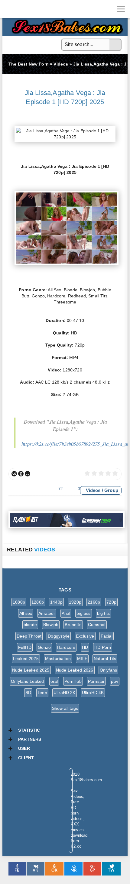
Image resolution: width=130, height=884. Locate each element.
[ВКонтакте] (14, 473)
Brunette (73, 624)
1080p (19, 602)
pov (114, 681)
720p (111, 602)
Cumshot (97, 624)
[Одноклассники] (21, 473)
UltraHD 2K (65, 692)
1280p (37, 602)
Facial (106, 636)
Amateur (46, 613)
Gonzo (44, 647)
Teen (42, 692)
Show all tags (65, 708)
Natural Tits (105, 658)
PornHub (73, 681)
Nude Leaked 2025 (31, 670)
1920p (75, 602)
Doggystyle (59, 636)
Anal (66, 613)
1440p (56, 602)
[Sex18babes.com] (9, 9)
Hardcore (66, 647)
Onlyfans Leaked (27, 681)
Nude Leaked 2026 (74, 670)
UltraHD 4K (93, 692)
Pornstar (96, 681)
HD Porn (102, 647)
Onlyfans (108, 670)
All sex (25, 613)
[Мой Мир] (27, 473)
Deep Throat (29, 636)
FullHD (24, 647)
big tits (103, 613)
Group (111, 490)
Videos (93, 490)
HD (85, 647)
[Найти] (115, 45)
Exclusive (85, 636)
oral (54, 681)
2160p (94, 602)
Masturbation (58, 658)
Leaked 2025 (26, 658)
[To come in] (27, 9)
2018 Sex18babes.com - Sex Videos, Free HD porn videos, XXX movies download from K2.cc (65, 25)
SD (28, 692)
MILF (82, 658)
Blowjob (50, 624)
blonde (30, 624)
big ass (83, 613)
